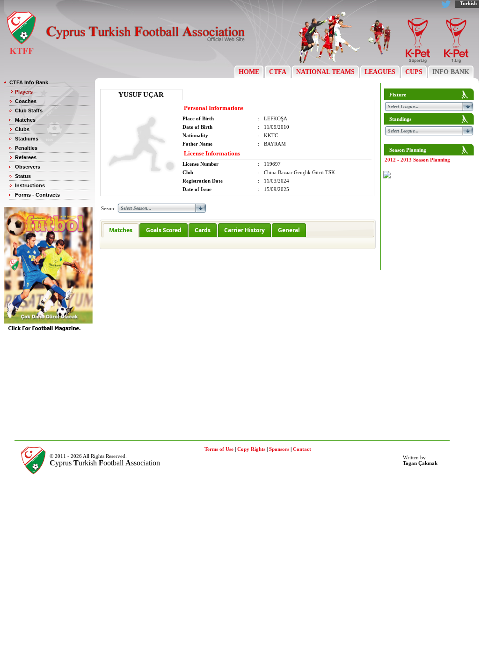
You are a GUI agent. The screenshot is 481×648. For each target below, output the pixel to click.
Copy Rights (251, 449)
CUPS (413, 71)
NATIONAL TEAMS (325, 71)
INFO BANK (450, 71)
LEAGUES (380, 71)
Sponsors (279, 449)
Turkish (468, 3)
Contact (302, 449)
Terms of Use (218, 449)
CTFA (277, 71)
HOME (249, 71)
